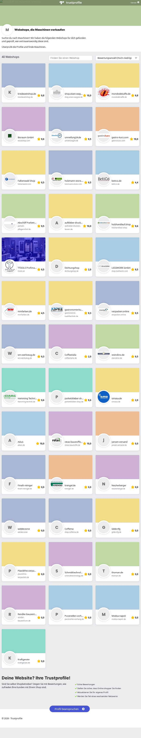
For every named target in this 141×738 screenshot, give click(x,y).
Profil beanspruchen (67, 709)
